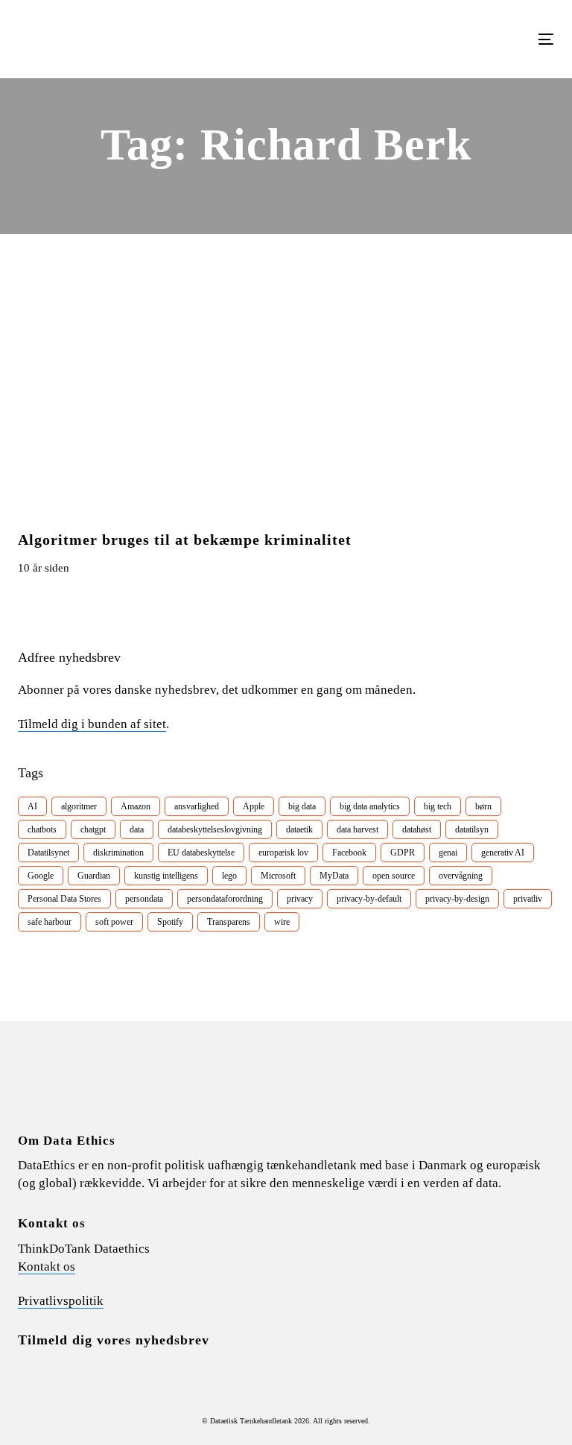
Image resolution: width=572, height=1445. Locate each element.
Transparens (228, 922)
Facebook (349, 852)
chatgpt (93, 829)
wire (282, 922)
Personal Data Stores (64, 899)
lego (229, 875)
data (137, 829)
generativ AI (502, 852)
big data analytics (370, 806)
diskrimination (118, 852)
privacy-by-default (369, 899)
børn (483, 806)
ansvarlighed (196, 806)
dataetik (299, 829)
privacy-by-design (457, 899)
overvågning (461, 875)
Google (41, 875)
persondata (144, 899)
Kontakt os (46, 1266)
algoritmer (79, 806)
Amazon (135, 806)
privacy (300, 899)
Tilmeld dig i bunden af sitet (92, 724)
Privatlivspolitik (61, 1301)
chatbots (42, 829)
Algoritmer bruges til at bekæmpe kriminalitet (185, 539)
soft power (114, 922)
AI (32, 806)
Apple (253, 806)
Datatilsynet (48, 852)
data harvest (357, 829)
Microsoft (278, 875)
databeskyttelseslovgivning (215, 829)
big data (302, 806)
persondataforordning (225, 899)
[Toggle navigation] (464, 39)
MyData (334, 875)
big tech (437, 806)
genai (448, 852)
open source (393, 875)
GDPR (402, 852)
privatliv (527, 899)
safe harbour (50, 922)
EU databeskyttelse (201, 852)
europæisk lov (283, 852)
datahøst (416, 829)
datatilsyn (472, 829)
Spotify (170, 922)
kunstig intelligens (166, 875)
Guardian (93, 875)
